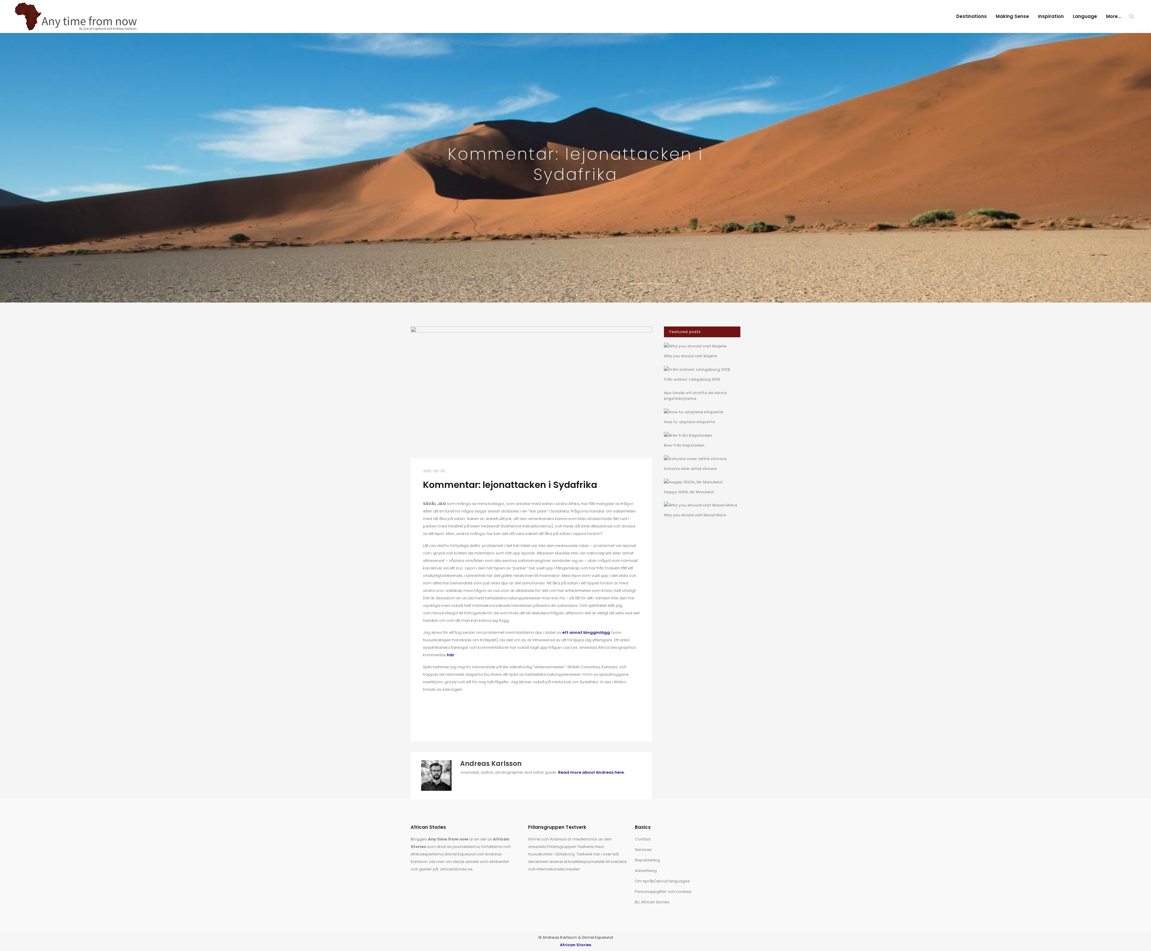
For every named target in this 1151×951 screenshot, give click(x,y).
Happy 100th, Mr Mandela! (689, 492)
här (450, 655)
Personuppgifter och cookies (663, 891)
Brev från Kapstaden (684, 445)
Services (643, 849)
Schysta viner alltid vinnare (690, 468)
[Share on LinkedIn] (455, 722)
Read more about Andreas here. (591, 772)
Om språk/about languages (662, 881)
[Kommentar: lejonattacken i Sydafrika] (531, 392)
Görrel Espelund (460, 854)
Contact (642, 839)
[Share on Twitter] (436, 722)
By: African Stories (652, 902)
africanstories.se (456, 869)
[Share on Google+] (445, 722)
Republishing (647, 860)
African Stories (575, 945)
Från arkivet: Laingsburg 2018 (692, 379)
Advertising (646, 870)
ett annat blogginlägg (586, 632)
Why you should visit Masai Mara (695, 515)
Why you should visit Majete (690, 356)
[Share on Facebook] (426, 722)
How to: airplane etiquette (689, 421)
